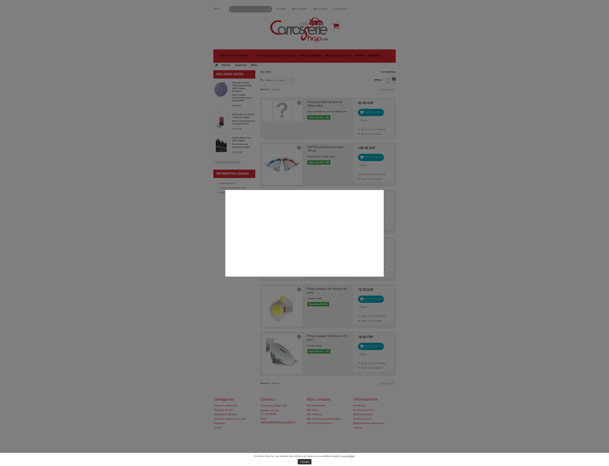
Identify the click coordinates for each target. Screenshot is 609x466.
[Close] (382, 278)
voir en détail (348, 455)
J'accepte (304, 461)
